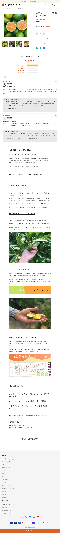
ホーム (2, 8)
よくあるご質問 (6, 462)
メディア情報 (5, 479)
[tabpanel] (30, 287)
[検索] (49, 5)
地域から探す (5, 507)
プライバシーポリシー (7, 485)
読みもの (4, 473)
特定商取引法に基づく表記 (8, 488)
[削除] (37, 33)
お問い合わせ (5, 465)
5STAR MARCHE (28, 527)
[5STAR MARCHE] (11, 5)
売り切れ (46, 38)
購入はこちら (29, 530)
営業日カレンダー (6, 467)
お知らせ (4, 471)
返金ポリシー (5, 494)
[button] (51, 5)
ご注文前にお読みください (8, 459)
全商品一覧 (7, 8)
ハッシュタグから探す (7, 513)
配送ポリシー (5, 491)
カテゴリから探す (6, 504)
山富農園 (38, 21)
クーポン (4, 476)
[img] (6, 81)
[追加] (44, 33)
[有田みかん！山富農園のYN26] (5, 44)
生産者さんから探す (7, 510)
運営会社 (4, 497)
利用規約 (4, 482)
